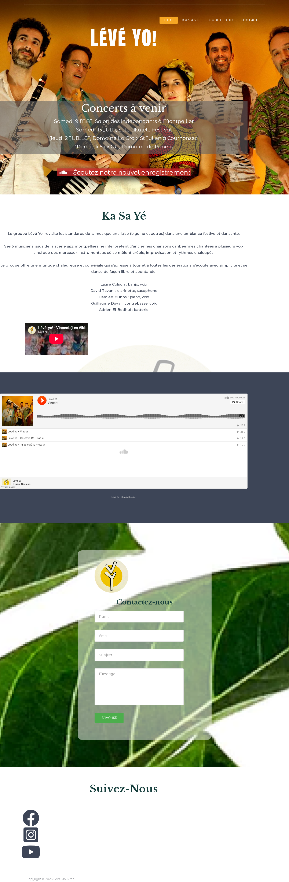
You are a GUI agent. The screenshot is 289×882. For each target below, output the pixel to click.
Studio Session (128, 497)
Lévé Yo (115, 497)
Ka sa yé (190, 20)
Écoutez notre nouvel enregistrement (131, 172)
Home (169, 20)
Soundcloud (220, 20)
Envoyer (109, 718)
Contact (249, 20)
